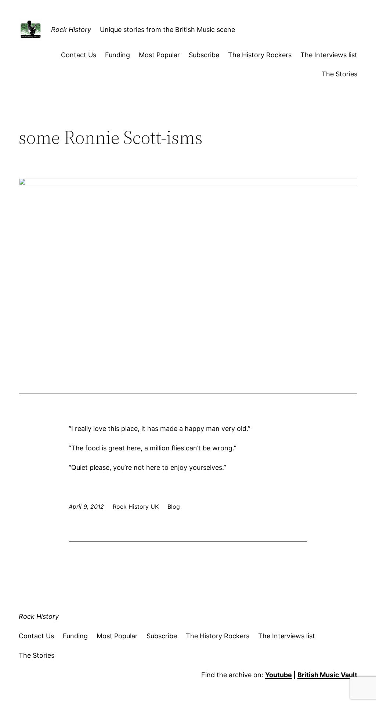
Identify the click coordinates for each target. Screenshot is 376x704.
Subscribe (204, 55)
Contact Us (78, 55)
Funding (117, 55)
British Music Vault (327, 675)
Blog (173, 506)
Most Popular (159, 55)
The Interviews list (328, 55)
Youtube (278, 675)
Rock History (71, 29)
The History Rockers (260, 55)
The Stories (339, 74)
